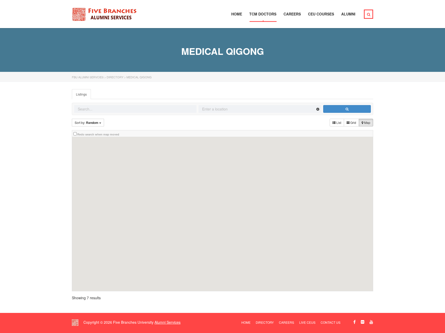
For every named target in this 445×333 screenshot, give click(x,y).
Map (366, 122)
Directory (265, 322)
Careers (292, 13)
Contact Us (330, 322)
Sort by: (86, 122)
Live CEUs (307, 322)
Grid (352, 122)
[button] (293, 186)
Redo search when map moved (98, 134)
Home (236, 13)
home (246, 322)
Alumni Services (168, 322)
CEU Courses (321, 13)
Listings (81, 94)
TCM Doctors (262, 13)
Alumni (348, 13)
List (338, 122)
